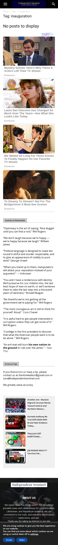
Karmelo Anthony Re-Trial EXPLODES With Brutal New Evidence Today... (37, 420)
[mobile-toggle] (5, 4)
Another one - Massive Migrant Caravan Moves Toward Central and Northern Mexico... (38, 403)
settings (34, 534)
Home (6, 11)
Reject (21, 540)
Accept (9, 540)
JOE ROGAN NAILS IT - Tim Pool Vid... (37, 452)
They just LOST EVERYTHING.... (34, 435)
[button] (53, 4)
